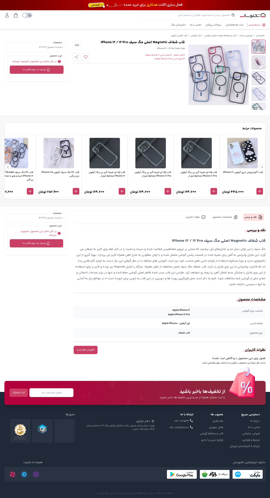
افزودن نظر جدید (86, 350)
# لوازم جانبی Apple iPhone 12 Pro (170, 58)
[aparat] (12, 474)
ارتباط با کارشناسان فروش (245, 446)
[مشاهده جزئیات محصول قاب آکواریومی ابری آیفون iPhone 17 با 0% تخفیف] (242, 185)
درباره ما (255, 421)
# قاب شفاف (179, 55)
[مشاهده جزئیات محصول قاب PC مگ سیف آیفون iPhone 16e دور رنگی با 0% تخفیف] (58, 185)
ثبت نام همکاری (234, 25)
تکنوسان (260, 35)
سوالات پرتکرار (213, 25)
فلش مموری (216, 427)
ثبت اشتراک (18, 393)
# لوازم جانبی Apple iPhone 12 (158, 55)
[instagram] (36, 474)
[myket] (248, 474)
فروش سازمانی (251, 434)
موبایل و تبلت (246, 35)
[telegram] (24, 474)
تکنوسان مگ (178, 25)
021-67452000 (179, 428)
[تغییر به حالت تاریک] (27, 15)
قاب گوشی (196, 35)
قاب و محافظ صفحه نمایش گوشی (220, 35)
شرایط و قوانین (251, 440)
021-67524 (181, 421)
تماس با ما (195, 25)
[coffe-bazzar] (215, 474)
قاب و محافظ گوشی (211, 434)
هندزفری (218, 421)
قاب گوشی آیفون (179, 35)
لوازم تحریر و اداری (212, 440)
